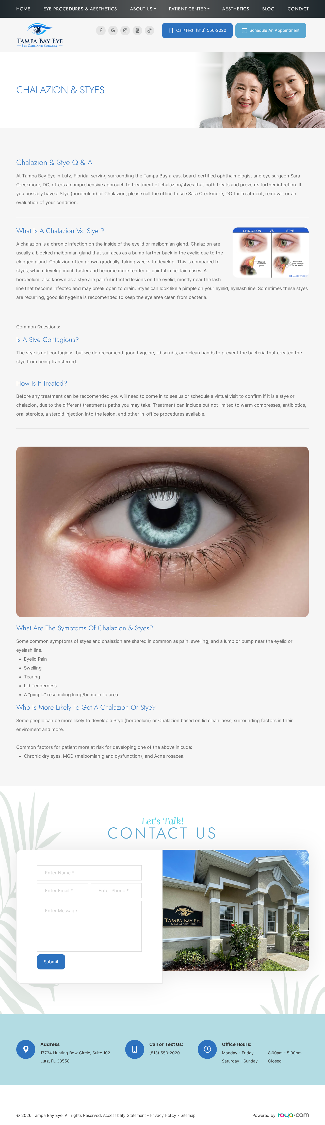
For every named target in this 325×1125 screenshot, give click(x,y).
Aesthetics (235, 9)
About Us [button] (141, 9)
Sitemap (188, 1115)
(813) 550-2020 (164, 1052)
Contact (298, 9)
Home (23, 9)
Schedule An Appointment (275, 30)
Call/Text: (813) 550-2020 (201, 30)
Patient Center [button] (187, 9)
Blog (268, 9)
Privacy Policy (163, 1115)
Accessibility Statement (124, 1115)
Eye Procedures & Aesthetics (80, 9)
